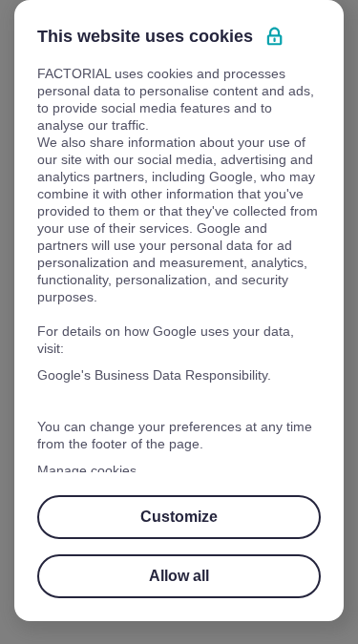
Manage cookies (88, 470)
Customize (179, 517)
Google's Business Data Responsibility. (156, 375)
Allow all (179, 576)
